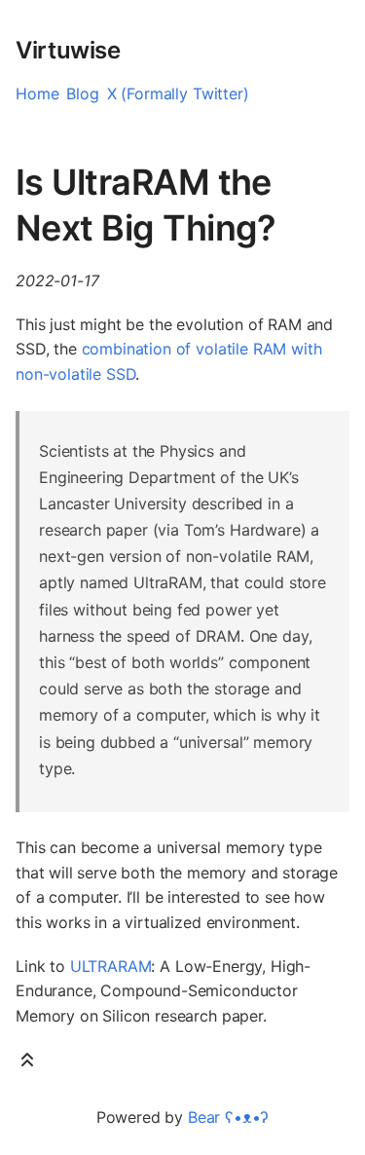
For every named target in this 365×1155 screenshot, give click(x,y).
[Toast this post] (27, 1064)
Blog (82, 93)
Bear (228, 1117)
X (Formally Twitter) (178, 93)
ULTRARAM (111, 966)
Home (37, 93)
